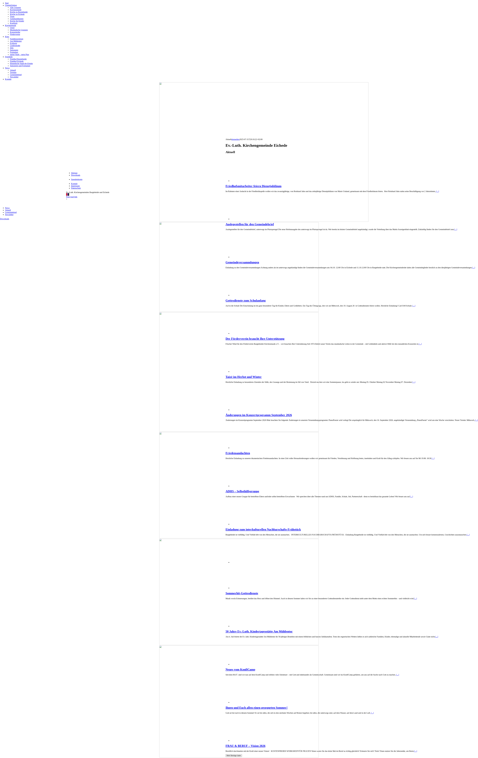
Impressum (75, 186)
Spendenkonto (76, 179)
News (7, 208)
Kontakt (74, 184)
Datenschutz (76, 188)
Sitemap (74, 173)
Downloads (4, 219)
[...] (437, 191)
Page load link (71, 197)
